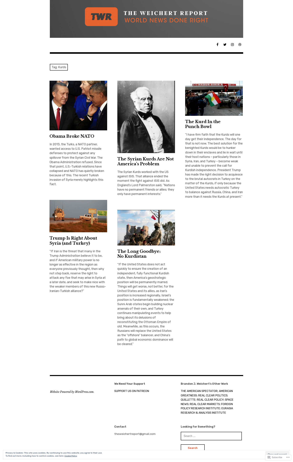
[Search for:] (211, 436)
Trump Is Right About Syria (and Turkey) (73, 240)
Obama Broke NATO (72, 136)
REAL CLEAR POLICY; (210, 399)
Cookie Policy (70, 456)
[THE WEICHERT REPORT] (146, 19)
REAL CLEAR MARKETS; (205, 404)
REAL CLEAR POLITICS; (213, 395)
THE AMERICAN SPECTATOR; (199, 391)
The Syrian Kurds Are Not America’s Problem (145, 161)
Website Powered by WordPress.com (72, 392)
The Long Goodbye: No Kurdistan (139, 254)
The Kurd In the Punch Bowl (203, 124)
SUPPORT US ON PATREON (131, 391)
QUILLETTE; (188, 399)
